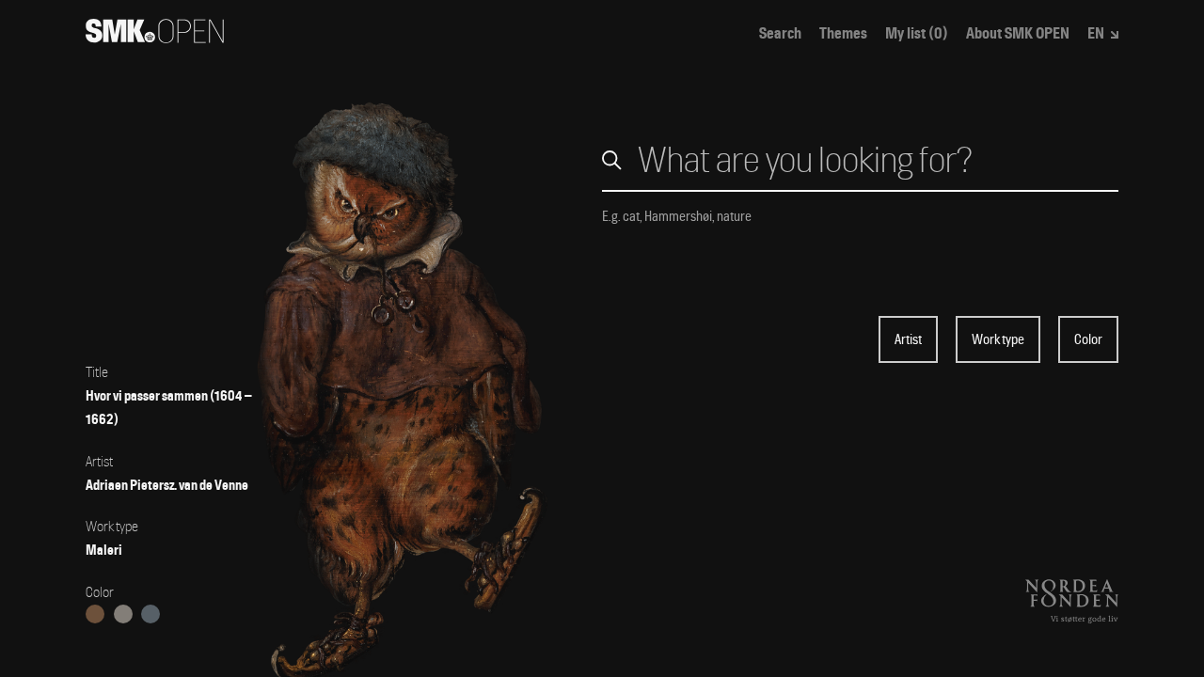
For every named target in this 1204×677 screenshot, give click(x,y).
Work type (998, 339)
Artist (908, 339)
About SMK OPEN (1017, 33)
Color (1088, 339)
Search (780, 33)
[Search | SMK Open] (155, 37)
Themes (843, 33)
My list (916, 33)
